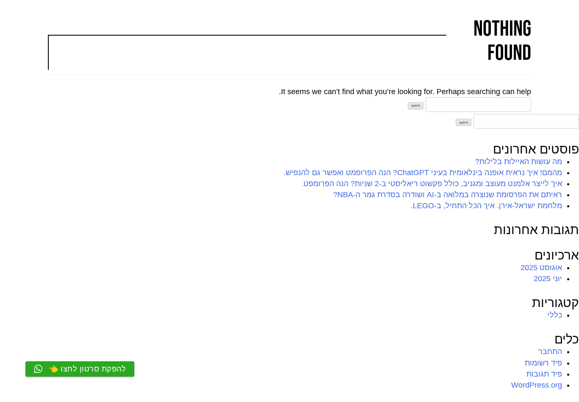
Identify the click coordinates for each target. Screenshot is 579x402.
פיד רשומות (543, 363)
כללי (555, 315)
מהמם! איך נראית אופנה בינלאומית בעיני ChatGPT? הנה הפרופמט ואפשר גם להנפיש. (423, 172)
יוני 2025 (548, 278)
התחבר (550, 351)
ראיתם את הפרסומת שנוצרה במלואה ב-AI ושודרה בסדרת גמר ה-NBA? (447, 194)
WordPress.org (536, 385)
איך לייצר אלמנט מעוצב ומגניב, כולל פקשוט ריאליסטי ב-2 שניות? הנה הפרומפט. (431, 183)
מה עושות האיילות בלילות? (518, 161)
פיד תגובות (544, 374)
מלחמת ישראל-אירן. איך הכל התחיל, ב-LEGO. (486, 205)
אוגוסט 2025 (541, 267)
